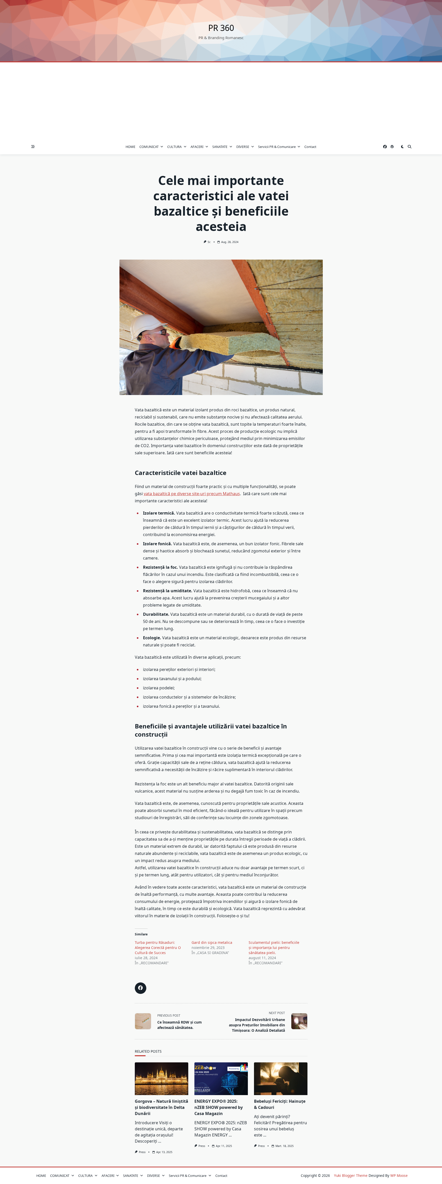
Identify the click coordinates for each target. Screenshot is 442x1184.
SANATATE (219, 146)
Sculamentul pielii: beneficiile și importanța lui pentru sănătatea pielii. (274, 947)
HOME (130, 146)
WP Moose (399, 1175)
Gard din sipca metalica (212, 942)
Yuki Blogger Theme (351, 1175)
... (159, 1141)
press (142, 1152)
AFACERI (197, 146)
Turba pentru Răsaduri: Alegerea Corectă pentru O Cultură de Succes (158, 947)
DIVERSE (242, 146)
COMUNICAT (149, 146)
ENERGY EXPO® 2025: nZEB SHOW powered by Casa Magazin (218, 1107)
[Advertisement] (221, 100)
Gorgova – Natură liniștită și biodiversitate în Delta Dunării (161, 1107)
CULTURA (174, 146)
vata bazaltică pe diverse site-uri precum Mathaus (192, 493)
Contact (310, 146)
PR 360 (221, 27)
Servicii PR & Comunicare (277, 146)
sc (209, 242)
